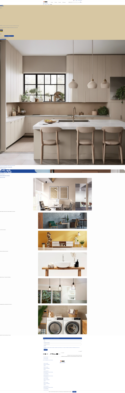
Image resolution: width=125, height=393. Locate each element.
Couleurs (46, 4)
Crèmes (48, 4)
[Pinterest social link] (80, 351)
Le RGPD (45, 369)
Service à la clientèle (46, 358)
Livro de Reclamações (46, 373)
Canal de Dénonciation (46, 386)
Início (43, 4)
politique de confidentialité (72, 347)
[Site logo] (45, 2)
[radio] (1, 30)
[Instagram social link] (79, 351)
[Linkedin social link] (81, 351)
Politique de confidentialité (46, 364)
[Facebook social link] (78, 351)
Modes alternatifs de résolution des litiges (48, 387)
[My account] (78, 2)
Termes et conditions (46, 363)
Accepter (74, 391)
